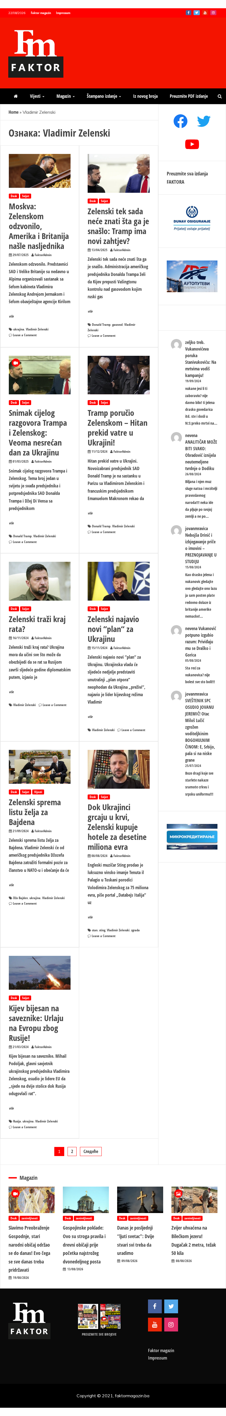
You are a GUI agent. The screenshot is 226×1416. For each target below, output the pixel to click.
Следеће (91, 1151)
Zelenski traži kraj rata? (37, 623)
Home (13, 112)
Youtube (205, 12)
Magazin (64, 96)
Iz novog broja (145, 96)
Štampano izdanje (102, 96)
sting (102, 930)
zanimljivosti (29, 1218)
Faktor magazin (41, 12)
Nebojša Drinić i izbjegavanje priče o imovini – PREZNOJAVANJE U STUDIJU (201, 548)
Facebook (188, 12)
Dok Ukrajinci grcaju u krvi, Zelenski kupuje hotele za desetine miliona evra (117, 826)
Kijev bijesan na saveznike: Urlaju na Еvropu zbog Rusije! (36, 1022)
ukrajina (18, 329)
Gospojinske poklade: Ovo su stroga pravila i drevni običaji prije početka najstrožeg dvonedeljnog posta (84, 1244)
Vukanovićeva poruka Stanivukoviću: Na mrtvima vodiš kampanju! (200, 362)
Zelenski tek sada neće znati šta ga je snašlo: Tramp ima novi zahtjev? (118, 225)
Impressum (63, 12)
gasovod (117, 324)
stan (95, 930)
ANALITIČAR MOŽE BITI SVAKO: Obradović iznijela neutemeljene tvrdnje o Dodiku (201, 455)
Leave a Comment (25, 335)
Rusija (17, 1121)
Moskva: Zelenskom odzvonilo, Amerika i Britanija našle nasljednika (39, 225)
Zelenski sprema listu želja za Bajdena (35, 812)
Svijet (25, 196)
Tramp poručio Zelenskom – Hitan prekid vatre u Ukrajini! (117, 427)
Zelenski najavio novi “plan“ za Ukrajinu (113, 628)
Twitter (196, 12)
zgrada (135, 930)
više (11, 316)
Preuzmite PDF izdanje (189, 96)
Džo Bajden (20, 898)
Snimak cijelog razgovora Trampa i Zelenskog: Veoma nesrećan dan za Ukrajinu (38, 432)
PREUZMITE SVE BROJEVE (99, 1334)
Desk (14, 196)
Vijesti (35, 96)
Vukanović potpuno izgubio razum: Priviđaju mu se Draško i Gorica (200, 641)
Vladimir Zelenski (37, 329)
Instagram (213, 12)
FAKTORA (175, 181)
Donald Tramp (101, 324)
